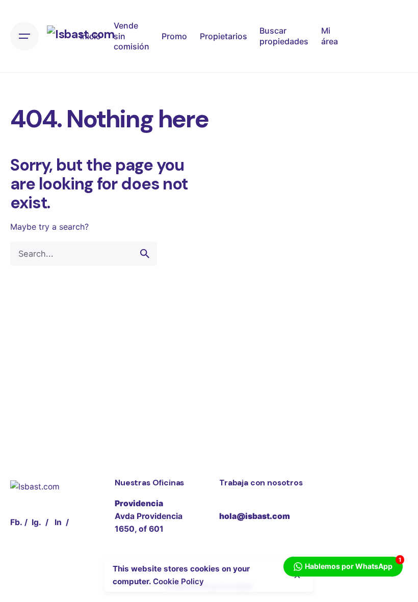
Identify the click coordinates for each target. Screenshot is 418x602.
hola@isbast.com (254, 516)
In (58, 522)
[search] (145, 253)
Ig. (36, 522)
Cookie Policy (178, 581)
